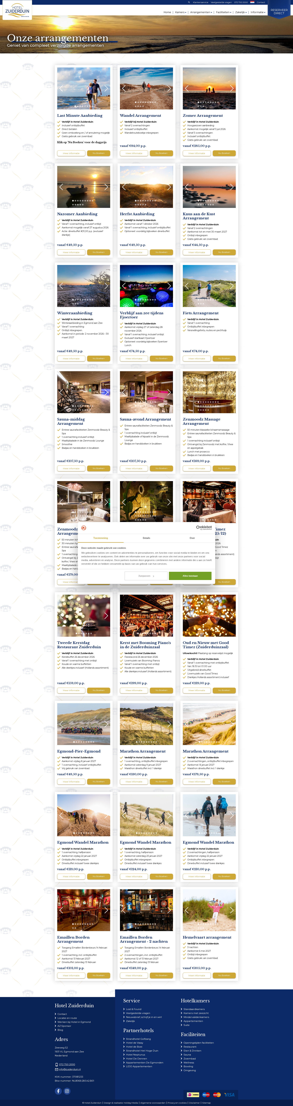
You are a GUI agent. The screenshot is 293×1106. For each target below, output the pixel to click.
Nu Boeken (99, 153)
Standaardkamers (194, 1009)
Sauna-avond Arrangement (145, 419)
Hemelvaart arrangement (207, 937)
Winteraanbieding (74, 313)
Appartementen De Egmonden (144, 1062)
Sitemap (206, 1103)
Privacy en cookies (177, 1103)
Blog (60, 1029)
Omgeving (190, 1070)
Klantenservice (200, 2)
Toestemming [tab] (100, 538)
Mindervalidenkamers (196, 1017)
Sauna (187, 1054)
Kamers (179, 12)
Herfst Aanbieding (137, 214)
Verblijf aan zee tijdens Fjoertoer (141, 315)
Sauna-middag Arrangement (71, 421)
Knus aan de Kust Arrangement (199, 216)
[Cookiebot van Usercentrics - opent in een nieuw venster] (198, 528)
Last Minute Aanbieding (80, 116)
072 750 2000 (241, 2)
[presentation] (62, 88)
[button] (75, 106)
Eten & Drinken (192, 1050)
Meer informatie (71, 153)
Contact (261, 2)
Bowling (188, 1066)
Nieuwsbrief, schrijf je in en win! (144, 1017)
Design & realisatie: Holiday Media (121, 1103)
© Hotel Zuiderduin (91, 1103)
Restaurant (190, 1046)
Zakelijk (240, 12)
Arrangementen (200, 12)
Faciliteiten (222, 12)
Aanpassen (144, 576)
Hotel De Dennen (136, 1058)
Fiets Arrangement (201, 313)
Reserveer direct (279, 12)
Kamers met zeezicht (196, 1013)
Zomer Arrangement (203, 116)
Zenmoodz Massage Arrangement (201, 421)
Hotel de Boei (134, 1046)
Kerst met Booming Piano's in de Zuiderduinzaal (145, 645)
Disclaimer (194, 1103)
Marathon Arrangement (143, 751)
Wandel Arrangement (140, 116)
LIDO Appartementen (139, 1066)
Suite (187, 1025)
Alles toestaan (190, 576)
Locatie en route (67, 1018)
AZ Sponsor (64, 1025)
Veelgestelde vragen (221, 2)
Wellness (189, 1062)
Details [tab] (146, 538)
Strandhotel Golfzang (138, 1038)
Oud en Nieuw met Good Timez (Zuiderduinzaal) (206, 645)
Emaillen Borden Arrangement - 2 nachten (144, 939)
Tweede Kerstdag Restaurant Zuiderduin (79, 645)
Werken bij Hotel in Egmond (74, 1022)
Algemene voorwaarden (152, 1103)
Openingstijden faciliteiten (199, 1042)
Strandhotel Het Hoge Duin (142, 1050)
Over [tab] (192, 538)
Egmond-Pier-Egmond (79, 751)
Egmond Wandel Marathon (83, 842)
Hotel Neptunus (135, 1054)
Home (167, 12)
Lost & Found (133, 1009)
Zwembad (190, 1058)
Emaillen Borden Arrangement (73, 939)
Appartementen (193, 1021)
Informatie (257, 12)
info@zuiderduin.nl (70, 1069)
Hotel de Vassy (134, 1042)
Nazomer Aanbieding (77, 214)
